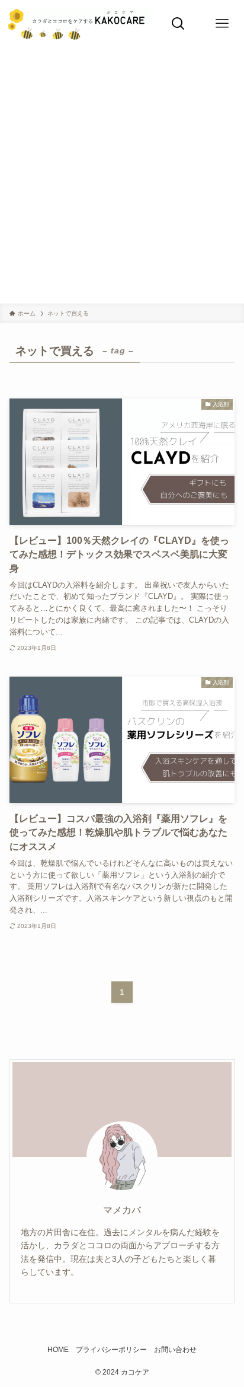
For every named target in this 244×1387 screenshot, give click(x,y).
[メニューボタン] (222, 23)
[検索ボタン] (178, 23)
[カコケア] (78, 23)
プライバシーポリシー (111, 1349)
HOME (58, 1349)
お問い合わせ (175, 1349)
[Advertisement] (122, 175)
